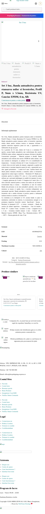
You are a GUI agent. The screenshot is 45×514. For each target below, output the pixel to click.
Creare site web (5, 504)
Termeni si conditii (8, 426)
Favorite (4, 384)
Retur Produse (6, 391)
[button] (40, 3)
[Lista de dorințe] (32, 278)
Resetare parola (7, 388)
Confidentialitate (7, 428)
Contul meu (6, 386)
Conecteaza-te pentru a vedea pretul (13, 100)
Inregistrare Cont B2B (9, 393)
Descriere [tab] (5, 122)
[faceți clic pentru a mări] (22, 41)
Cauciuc (39, 236)
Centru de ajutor (7, 467)
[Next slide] (38, 41)
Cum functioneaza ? (8, 469)
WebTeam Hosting (24, 504)
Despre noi (5, 465)
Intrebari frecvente (8, 471)
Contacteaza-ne (7, 421)
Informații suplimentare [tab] (9, 131)
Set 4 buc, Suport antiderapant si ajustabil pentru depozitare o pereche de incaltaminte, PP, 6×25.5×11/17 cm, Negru (17, 301)
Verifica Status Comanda (10, 395)
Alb (41, 251)
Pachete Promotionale (24, 260)
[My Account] (36, 3)
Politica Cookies (7, 423)
